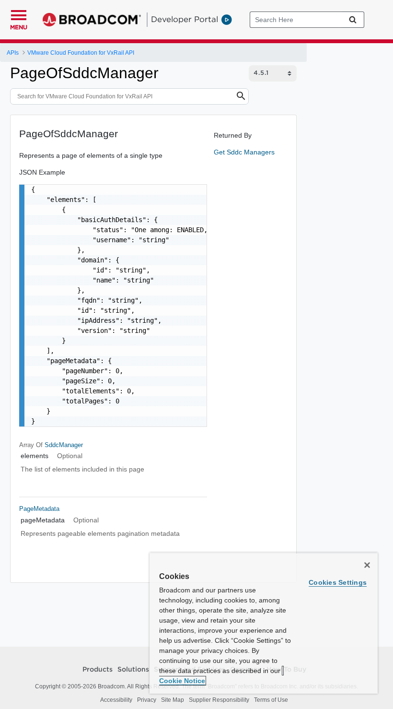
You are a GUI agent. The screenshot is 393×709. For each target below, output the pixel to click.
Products (97, 670)
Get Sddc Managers (244, 152)
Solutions (133, 670)
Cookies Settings (338, 582)
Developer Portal (184, 19)
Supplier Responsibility (219, 700)
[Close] (367, 565)
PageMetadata (39, 508)
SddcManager (64, 445)
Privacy (146, 700)
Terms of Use (271, 700)
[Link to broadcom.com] (92, 19)
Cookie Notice (182, 681)
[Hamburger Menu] (18, 14)
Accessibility (116, 700)
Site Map (172, 700)
